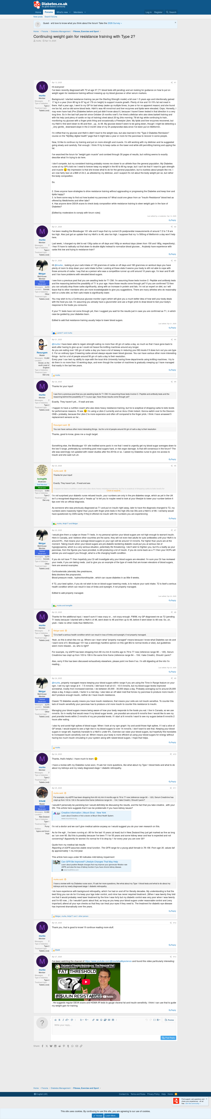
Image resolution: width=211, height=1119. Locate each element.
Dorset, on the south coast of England (43, 365)
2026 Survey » (115, 23)
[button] (70, 12)
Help (164, 1094)
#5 (175, 381)
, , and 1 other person (71, 916)
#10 (174, 754)
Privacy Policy (153, 1094)
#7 (175, 530)
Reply (173, 220)
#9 (175, 678)
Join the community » (192, 1103)
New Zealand (44, 816)
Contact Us (124, 1094)
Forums (49, 12)
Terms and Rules (138, 1094)
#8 (175, 612)
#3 (175, 260)
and (64, 333)
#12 (174, 922)
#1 (175, 82)
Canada (46, 289)
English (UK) (41, 1094)
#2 (175, 226)
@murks (59, 265)
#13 (174, 956)
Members (78, 12)
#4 (175, 339)
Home (38, 12)
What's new (62, 12)
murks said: (58, 470)
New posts (38, 16)
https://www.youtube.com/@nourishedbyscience (108, 961)
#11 (174, 788)
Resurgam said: (60, 425)
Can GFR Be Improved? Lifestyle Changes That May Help (89, 861)
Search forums (51, 16)
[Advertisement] (105, 60)
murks (38, 40)
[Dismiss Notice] (175, 23)
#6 (175, 465)
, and (67, 523)
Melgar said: (58, 630)
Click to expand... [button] (114, 490)
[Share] (171, 82)
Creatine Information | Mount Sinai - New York (83, 812)
